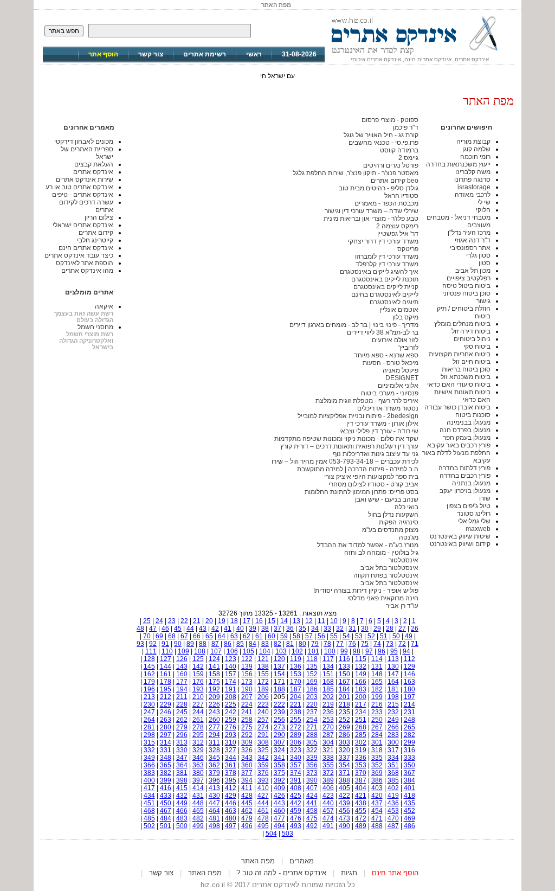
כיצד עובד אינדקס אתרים (78, 255)
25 (147, 621)
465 (198, 811)
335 (377, 757)
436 (393, 803)
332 (149, 750)
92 (153, 644)
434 (149, 795)
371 (344, 773)
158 (214, 674)
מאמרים (301, 861)
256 (279, 719)
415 (182, 788)
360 (247, 765)
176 (198, 681)
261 (198, 719)
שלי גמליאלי (474, 521)
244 (198, 712)
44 (190, 628)
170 (295, 681)
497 (230, 826)
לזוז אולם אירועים (395, 340)
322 (312, 750)
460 (279, 811)
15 (271, 621)
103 (281, 651)
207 (247, 697)
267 (377, 727)
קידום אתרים (96, 232)
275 (247, 727)
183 (360, 689)
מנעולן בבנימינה (469, 422)
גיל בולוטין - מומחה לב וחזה (381, 552)
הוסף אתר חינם (395, 873)
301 (377, 742)
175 (214, 681)
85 (240, 644)
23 (172, 621)
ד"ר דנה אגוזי (473, 240)
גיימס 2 (408, 158)
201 (344, 697)
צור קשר (150, 54)
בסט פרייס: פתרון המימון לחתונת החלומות (361, 492)
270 (328, 727)
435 (409, 803)
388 (344, 780)
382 (165, 773)
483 (182, 818)
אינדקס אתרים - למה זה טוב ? (281, 873)
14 (284, 621)
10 (334, 621)
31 (352, 628)
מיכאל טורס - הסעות (390, 363)
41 (227, 628)
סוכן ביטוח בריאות (466, 369)
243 (214, 712)
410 (263, 788)
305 (312, 742)
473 (344, 818)
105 (248, 651)
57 (309, 636)
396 (214, 780)
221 (295, 704)
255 (295, 719)
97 (369, 651)
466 (182, 811)
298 (149, 735)
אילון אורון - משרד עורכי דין (382, 423)
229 (165, 704)
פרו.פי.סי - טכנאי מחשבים (383, 142)
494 (279, 826)
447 (214, 803)
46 (165, 628)
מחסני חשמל (95, 327)
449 (182, 803)
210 (198, 697)
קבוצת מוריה (473, 141)
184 (344, 689)
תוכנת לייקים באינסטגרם (384, 279)
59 (284, 636)
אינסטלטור (403, 560)
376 (263, 773)
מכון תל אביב (473, 270)
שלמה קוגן (476, 149)
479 (247, 818)
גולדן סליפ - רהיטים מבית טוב (378, 188)
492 (312, 826)
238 (295, 712)
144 (165, 666)
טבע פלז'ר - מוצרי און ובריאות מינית (371, 218)
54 (346, 636)
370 (360, 773)
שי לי (484, 202)
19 (221, 621)
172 (263, 681)
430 (214, 795)
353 (360, 765)
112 (409, 659)
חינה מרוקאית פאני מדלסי (382, 598)
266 (393, 727)
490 (344, 826)
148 (377, 674)
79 (315, 644)
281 (149, 727)
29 (377, 628)
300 (393, 742)
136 (295, 666)
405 (344, 788)
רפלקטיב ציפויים (469, 278)
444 (263, 803)
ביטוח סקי (477, 346)
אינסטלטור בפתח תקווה (385, 575)
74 (377, 644)
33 (327, 628)
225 (230, 704)
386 (377, 780)
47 (153, 628)
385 (393, 780)
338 (328, 757)
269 (344, 727)
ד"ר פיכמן (405, 127)
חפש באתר (64, 31)
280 (165, 727)
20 (209, 621)
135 (312, 666)
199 (377, 697)
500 (182, 826)
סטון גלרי (478, 255)
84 (252, 644)
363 (198, 765)
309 (247, 742)
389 (328, 780)
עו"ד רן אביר (402, 606)
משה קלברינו (473, 172)
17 (246, 621)
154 (279, 674)
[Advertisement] (277, 851)
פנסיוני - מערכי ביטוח (389, 393)
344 (230, 757)
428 (247, 795)
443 (279, 803)
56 (321, 636)
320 (344, 750)
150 (344, 674)
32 (340, 628)
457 (328, 811)
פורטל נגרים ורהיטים (390, 165)
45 (178, 628)
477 (279, 818)
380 (198, 773)
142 (198, 666)
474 (328, 818)
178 (165, 681)
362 (214, 765)
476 (295, 818)
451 (149, 803)
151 (328, 674)
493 (295, 826)
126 (182, 659)
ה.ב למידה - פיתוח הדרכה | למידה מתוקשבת (357, 469)
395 (230, 780)
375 (279, 773)
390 (312, 780)
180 (409, 689)
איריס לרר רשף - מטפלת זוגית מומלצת (366, 401)
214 (409, 704)
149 (360, 674)
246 (165, 712)
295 (198, 735)
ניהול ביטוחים (472, 339)
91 (165, 644)
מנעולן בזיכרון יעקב (465, 491)
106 (232, 651)
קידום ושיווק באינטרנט (460, 544)
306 (295, 742)
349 (149, 757)
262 (182, 719)
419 (393, 795)
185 (328, 689)
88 (202, 644)
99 (344, 651)
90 (178, 644)
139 (247, 666)
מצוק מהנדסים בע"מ (390, 530)
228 (182, 704)
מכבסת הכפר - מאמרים (386, 203)
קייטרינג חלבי (95, 240)
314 (165, 742)
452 (409, 811)
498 (214, 826)
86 (227, 644)
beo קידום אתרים (394, 180)
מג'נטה (408, 537)
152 (312, 674)
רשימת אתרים (204, 54)
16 (259, 621)
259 (230, 719)
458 (312, 811)
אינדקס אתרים (93, 172)
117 (328, 659)
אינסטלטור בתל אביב (389, 568)
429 (230, 795)
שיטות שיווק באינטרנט (460, 536)
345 (214, 757)
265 (409, 727)
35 (302, 628)
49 (408, 636)
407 (312, 788)
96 (381, 651)
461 (263, 811)
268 (360, 727)
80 (302, 644)
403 (377, 788)
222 (279, 704)
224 (247, 704)
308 (263, 742)
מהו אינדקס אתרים (87, 270)
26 (414, 628)
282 (409, 735)
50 (396, 636)
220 (312, 704)
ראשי (254, 54)
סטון (485, 263)
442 (295, 803)
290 (279, 735)
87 (215, 644)
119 (295, 659)
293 (230, 735)
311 (214, 742)
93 (140, 644)
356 (312, 765)
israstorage (474, 187)
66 (197, 636)
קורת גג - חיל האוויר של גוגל (381, 135)
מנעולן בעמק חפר (467, 437)
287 (328, 735)
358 (279, 765)
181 (393, 689)
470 (393, 818)
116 (344, 659)
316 (409, 750)
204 (295, 697)
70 (147, 636)
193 (198, 689)
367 (409, 773)
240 (263, 712)
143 (182, 666)
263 (165, 719)
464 (214, 811)
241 (247, 712)
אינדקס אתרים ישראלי (83, 225)
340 (295, 757)
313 (182, 742)
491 (328, 826)
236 (328, 712)
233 (377, 712)
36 (290, 628)
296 (182, 735)
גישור (483, 301)
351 (393, 765)
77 (340, 644)
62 (246, 636)
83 (265, 644)
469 (409, 818)
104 (264, 651)
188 (279, 689)
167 (344, 681)
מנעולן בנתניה (471, 483)
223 (263, 704)
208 (230, 697)
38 (265, 628)
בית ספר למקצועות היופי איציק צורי (371, 476)
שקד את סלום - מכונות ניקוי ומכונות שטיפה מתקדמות (346, 439)
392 (279, 780)
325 (263, 750)
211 (182, 697)
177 (182, 681)
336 (360, 757)
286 (344, 735)
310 (230, 742)
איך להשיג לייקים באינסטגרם (379, 271)
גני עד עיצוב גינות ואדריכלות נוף (375, 454)
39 (252, 628)
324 (279, 750)
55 (334, 636)
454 (377, 811)
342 (263, 757)
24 (159, 621)
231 (409, 712)
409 (279, 788)
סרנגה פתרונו (472, 179)
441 (312, 803)
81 (290, 644)
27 (402, 628)
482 (198, 818)
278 (198, 727)
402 (393, 788)
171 (279, 681)
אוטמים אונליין (398, 309)
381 (182, 773)
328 (214, 750)
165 (377, 681)
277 (214, 727)
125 (198, 659)
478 (263, 818)
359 (263, 765)
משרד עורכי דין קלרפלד (387, 264)
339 (312, 757)
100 (329, 651)
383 (149, 773)
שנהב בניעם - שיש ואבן (386, 499)
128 (149, 659)
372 (328, 773)
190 (247, 689)
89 (190, 644)
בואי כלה (406, 507)
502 (149, 826)
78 (327, 644)
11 (321, 621)
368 (393, 773)
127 (165, 659)
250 (377, 719)
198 (393, 697)
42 (215, 628)
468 (149, 811)
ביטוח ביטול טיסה (466, 286)
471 (377, 818)
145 (149, 666)
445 (247, 803)
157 (230, 674)
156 (247, 674)
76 (352, 644)
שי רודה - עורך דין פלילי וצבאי (378, 431)
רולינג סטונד (474, 513)
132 (360, 666)
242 (230, 712)
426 (279, 795)
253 (328, 719)
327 (230, 750)
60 (271, 636)
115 (360, 659)
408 (295, 788)
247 (149, 712)
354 (344, 765)
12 (309, 621)
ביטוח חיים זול (472, 362)
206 (263, 697)
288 (312, 735)
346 (198, 757)
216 (377, 704)
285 (360, 735)
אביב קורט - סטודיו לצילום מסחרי (373, 484)
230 (149, 704)
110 (167, 651)
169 (312, 681)
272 (295, 727)
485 (149, 818)
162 (149, 674)
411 (247, 788)
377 (247, 773)
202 (328, 697)
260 (214, 719)
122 (247, 659)
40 (240, 628)
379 (214, 773)
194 (182, 689)
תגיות (349, 873)
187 (295, 689)
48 (140, 628)
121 (263, 659)
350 (409, 765)
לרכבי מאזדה (473, 194)
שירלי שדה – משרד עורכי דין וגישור (371, 211)
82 (277, 644)
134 (328, 666)
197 (409, 697)
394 (247, 780)
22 (184, 621)
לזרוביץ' (408, 347)
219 (328, 704)
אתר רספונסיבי (470, 248)
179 (149, 681)
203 (312, 697)
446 (230, 803)
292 (247, 735)
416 (165, 788)
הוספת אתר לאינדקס (84, 263)
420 (377, 795)
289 (295, 735)
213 (149, 697)
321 (328, 750)
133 (344, 666)
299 (409, 742)
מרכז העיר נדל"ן (469, 232)
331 (165, 750)
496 (247, 826)
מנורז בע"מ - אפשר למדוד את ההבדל (367, 545)
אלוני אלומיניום (398, 385)
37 (277, 628)
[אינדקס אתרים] (419, 54)
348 (165, 757)
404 (360, 788)
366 (149, 765)
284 (377, 735)
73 (389, 644)
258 (247, 719)
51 (384, 636)
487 (393, 826)
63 (234, 636)
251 (360, 719)
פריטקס (407, 249)
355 (328, 765)
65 (209, 636)
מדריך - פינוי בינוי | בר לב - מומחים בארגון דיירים (353, 325)
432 (182, 795)
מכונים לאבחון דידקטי (83, 141)
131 (377, 666)
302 (360, 742)
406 (328, 788)
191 (230, 689)
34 (315, 628)
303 (344, 742)
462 (247, 811)
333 (409, 757)
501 (165, 826)
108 (199, 651)
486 (409, 826)
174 (230, 681)
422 (344, 795)
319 (360, 750)
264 (149, 719)
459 (295, 811)
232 (393, 712)
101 (313, 651)
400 (149, 780)
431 (198, 795)
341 (279, 757)
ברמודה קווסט (399, 150)
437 (377, 803)
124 (214, 659)
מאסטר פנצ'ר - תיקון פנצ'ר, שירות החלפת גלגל (355, 173)
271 (312, 727)
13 (296, 621)
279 (182, 727)
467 (165, 811)
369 (377, 773)
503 (287, 833)
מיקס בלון (405, 317)
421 (360, 795)
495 (263, 826)
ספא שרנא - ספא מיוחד (386, 355)
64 (221, 636)
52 (371, 636)
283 (393, 735)
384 (409, 780)
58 (296, 636)
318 (377, 750)
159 (198, 674)
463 (230, 811)
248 (409, 719)
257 (263, 719)
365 (165, 765)
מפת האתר (258, 861)
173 (247, 681)
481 (214, 818)
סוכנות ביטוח (473, 415)
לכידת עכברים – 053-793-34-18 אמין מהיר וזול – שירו (345, 461)
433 (165, 795)
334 (393, 757)
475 (312, 818)
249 (393, 719)
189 (263, 689)
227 (198, 704)
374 (295, 773)
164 (393, 681)
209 (214, 697)
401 (409, 788)
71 (414, 644)
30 (365, 628)
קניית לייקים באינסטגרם (385, 287)
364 (182, 765)
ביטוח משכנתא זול (466, 377)
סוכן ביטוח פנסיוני (466, 293)
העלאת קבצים (93, 164)
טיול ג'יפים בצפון (469, 506)
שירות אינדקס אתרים (84, 179)
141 (214, 666)
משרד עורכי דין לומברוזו (386, 256)
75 (365, 644)
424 (312, 795)
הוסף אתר (103, 54)
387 (360, 780)
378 (230, 773)
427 (263, 795)
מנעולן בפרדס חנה (465, 430)
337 (344, 757)
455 (360, 811)
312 (198, 742)
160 (182, 674)
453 (393, 811)
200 (360, 697)
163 (409, 681)
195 (165, 689)
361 (230, 765)
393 (263, 780)
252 (344, 719)
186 (312, 689)
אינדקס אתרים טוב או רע (79, 187)
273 (279, 727)
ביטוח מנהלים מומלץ (462, 324)
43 (202, 628)
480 (230, 818)
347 (182, 757)
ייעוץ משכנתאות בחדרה (458, 164)
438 (360, 803)
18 (234, 621)
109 (183, 651)
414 (198, 788)
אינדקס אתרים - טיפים (82, 194)
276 (230, 727)
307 (279, 742)
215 (393, 704)
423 (328, 795)
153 (295, 674)
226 (214, 704)
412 (230, 788)
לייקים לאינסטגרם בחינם (384, 294)
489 (360, 826)
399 (165, 780)
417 (149, 788)
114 (377, 659)
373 (312, 773)
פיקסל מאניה (400, 370)
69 (159, 636)
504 (271, 833)
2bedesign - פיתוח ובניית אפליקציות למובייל (358, 416)
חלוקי (483, 210)
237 (312, 712)
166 (360, 681)
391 (295, 780)
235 (344, 712)
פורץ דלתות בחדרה (464, 468)
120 (279, 659)
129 (409, 666)
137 (279, 666)
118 (312, 659)
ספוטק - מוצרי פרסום (390, 120)
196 (149, 689)
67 (184, 636)
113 (393, 659)
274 (263, 727)
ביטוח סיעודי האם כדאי (459, 384)
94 (406, 651)
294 (214, 735)
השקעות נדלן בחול (393, 514)
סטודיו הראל (401, 196)
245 (182, 712)
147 (393, 674)
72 (402, 644)
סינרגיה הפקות (398, 522)
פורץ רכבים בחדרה (465, 475)
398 (182, 780)
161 (165, 674)
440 (328, 803)
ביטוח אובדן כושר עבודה (457, 407)
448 (198, 803)
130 (393, 666)
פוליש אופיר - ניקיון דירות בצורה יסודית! (365, 590)
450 (165, 803)
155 (263, 674)
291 (263, 735)
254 (312, 719)
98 (356, 651)
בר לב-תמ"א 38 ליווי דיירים (382, 332)
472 (360, 818)
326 (247, 750)
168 (328, 681)
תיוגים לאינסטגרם (394, 302)
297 (165, 735)
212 (165, 697)
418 (409, 795)
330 (182, 750)
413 (214, 788)
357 (295, 765)
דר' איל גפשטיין (397, 234)
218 (344, 704)
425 (295, 795)
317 (393, 750)
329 (198, 750)
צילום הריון (99, 217)
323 (295, 750)
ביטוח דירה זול (471, 331)
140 (230, 666)
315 (149, 742)
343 (247, 757)
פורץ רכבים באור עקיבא (459, 445)
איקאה (104, 306)
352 (377, 765)
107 (216, 651)
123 (230, 659)
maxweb (478, 529)
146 (409, 674)
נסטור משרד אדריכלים (387, 408)
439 (344, 803)
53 (359, 636)
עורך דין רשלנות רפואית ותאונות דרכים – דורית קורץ (349, 446)
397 (198, 780)
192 (214, 689)
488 (377, 826)
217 (360, 704)
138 (263, 666)
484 (165, 818)
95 (394, 651)
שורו (485, 498)
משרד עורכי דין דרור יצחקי (383, 241)
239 (279, 712)
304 (328, 742)
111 (151, 651)
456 (344, 811)
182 (377, 689)
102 (297, 651)
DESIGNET (401, 378)
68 (172, 636)
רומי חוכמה (475, 157)
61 (259, 636)
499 (198, 826)
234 (360, 712)
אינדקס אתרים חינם (86, 248)
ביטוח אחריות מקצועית (460, 354)
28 (389, 628)
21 (197, 621)
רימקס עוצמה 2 (397, 226)
